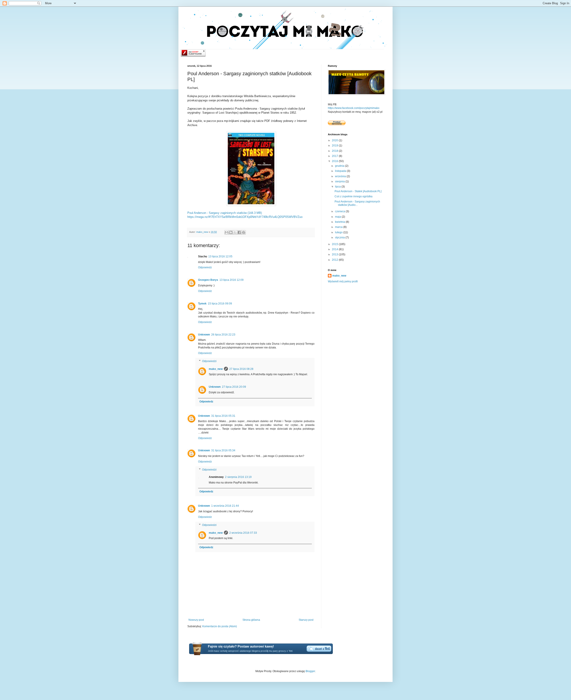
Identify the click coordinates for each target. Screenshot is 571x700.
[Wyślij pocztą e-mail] (226, 232)
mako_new (216, 369)
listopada (341, 171)
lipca (338, 186)
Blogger (310, 671)
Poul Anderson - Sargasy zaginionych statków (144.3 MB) (224, 213)
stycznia (340, 237)
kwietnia (340, 221)
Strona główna (251, 619)
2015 (335, 244)
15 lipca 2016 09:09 (220, 303)
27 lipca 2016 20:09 (234, 386)
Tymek (202, 303)
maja (338, 216)
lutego (339, 232)
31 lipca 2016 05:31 (223, 415)
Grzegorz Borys (208, 279)
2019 (335, 145)
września (341, 176)
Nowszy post (196, 619)
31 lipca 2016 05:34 (223, 450)
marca (339, 227)
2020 (335, 140)
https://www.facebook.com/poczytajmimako (353, 108)
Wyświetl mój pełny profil (343, 281)
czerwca (340, 211)
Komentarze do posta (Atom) (219, 626)
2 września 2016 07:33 (243, 532)
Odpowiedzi (209, 361)
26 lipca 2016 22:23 (223, 334)
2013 (335, 254)
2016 (335, 161)
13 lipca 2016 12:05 (220, 256)
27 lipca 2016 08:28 (241, 369)
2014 (335, 249)
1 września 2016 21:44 (225, 505)
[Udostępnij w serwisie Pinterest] (243, 232)
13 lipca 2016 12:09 (231, 279)
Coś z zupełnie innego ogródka (353, 196)
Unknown (204, 334)
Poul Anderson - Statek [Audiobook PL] (358, 191)
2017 (335, 156)
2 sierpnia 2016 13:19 (238, 477)
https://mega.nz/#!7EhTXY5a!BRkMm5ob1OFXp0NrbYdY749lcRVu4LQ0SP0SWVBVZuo (244, 217)
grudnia (340, 165)
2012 (335, 259)
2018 (335, 150)
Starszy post (306, 619)
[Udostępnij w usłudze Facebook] (239, 232)
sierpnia (340, 181)
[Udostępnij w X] (235, 232)
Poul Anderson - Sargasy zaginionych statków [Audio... (357, 203)
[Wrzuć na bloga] (231, 232)
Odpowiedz (205, 267)
